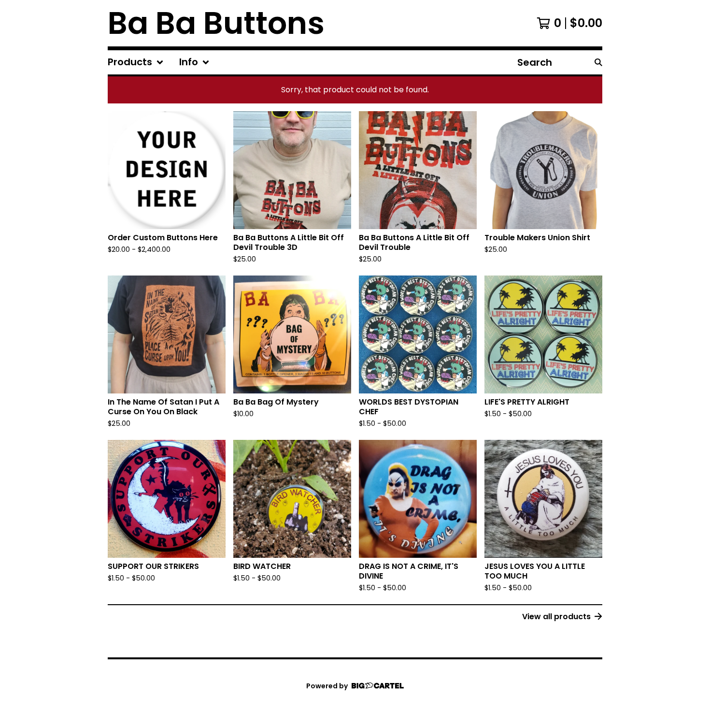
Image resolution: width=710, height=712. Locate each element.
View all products (556, 616)
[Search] (598, 62)
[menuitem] (136, 62)
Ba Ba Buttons (216, 23)
